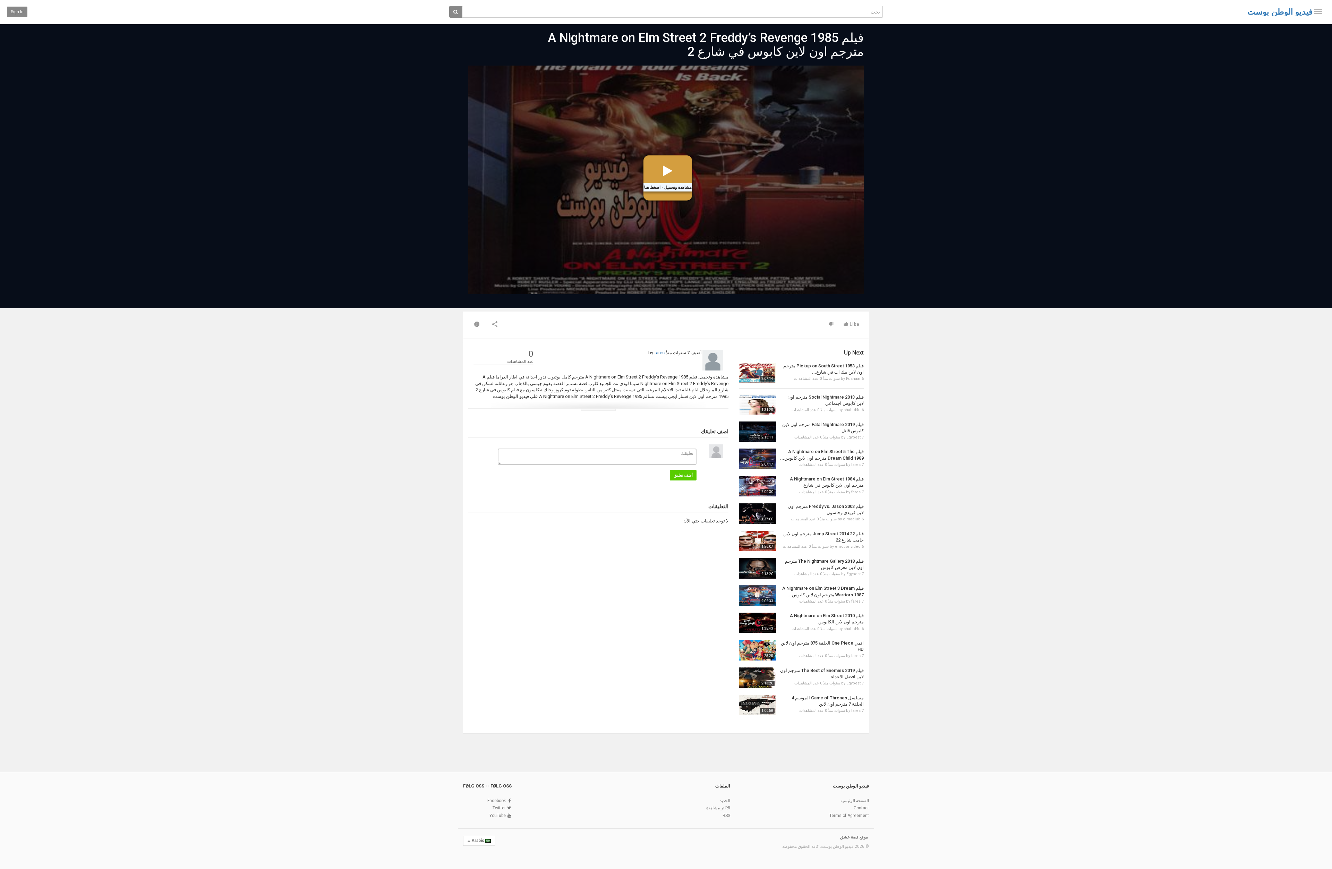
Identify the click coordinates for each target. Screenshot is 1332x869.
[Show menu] (1318, 11)
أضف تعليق (683, 475)
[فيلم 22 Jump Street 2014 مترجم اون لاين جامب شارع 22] (757, 541)
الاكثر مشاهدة (718, 808)
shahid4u (852, 410)
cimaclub (852, 519)
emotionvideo (848, 546)
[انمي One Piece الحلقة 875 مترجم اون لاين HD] (757, 650)
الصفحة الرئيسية (854, 800)
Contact (861, 808)
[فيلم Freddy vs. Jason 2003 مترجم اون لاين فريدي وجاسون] (757, 513)
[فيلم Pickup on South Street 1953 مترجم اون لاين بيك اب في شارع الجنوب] (757, 373)
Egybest (853, 437)
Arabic (477, 840)
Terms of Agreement (849, 815)
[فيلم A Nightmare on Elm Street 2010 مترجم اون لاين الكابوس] (757, 623)
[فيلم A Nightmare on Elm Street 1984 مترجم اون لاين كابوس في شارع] (757, 486)
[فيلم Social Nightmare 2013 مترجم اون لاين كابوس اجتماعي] (757, 404)
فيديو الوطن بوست (1280, 12)
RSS (726, 815)
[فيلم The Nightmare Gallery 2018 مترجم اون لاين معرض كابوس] (757, 568)
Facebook (496, 800)
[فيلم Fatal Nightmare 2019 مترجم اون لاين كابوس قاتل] (757, 431)
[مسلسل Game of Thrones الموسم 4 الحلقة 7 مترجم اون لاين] (757, 705)
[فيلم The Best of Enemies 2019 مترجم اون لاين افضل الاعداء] (757, 677)
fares (659, 352)
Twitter (499, 808)
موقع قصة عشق (854, 837)
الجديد (725, 800)
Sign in (17, 11)
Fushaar (853, 378)
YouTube (497, 815)
